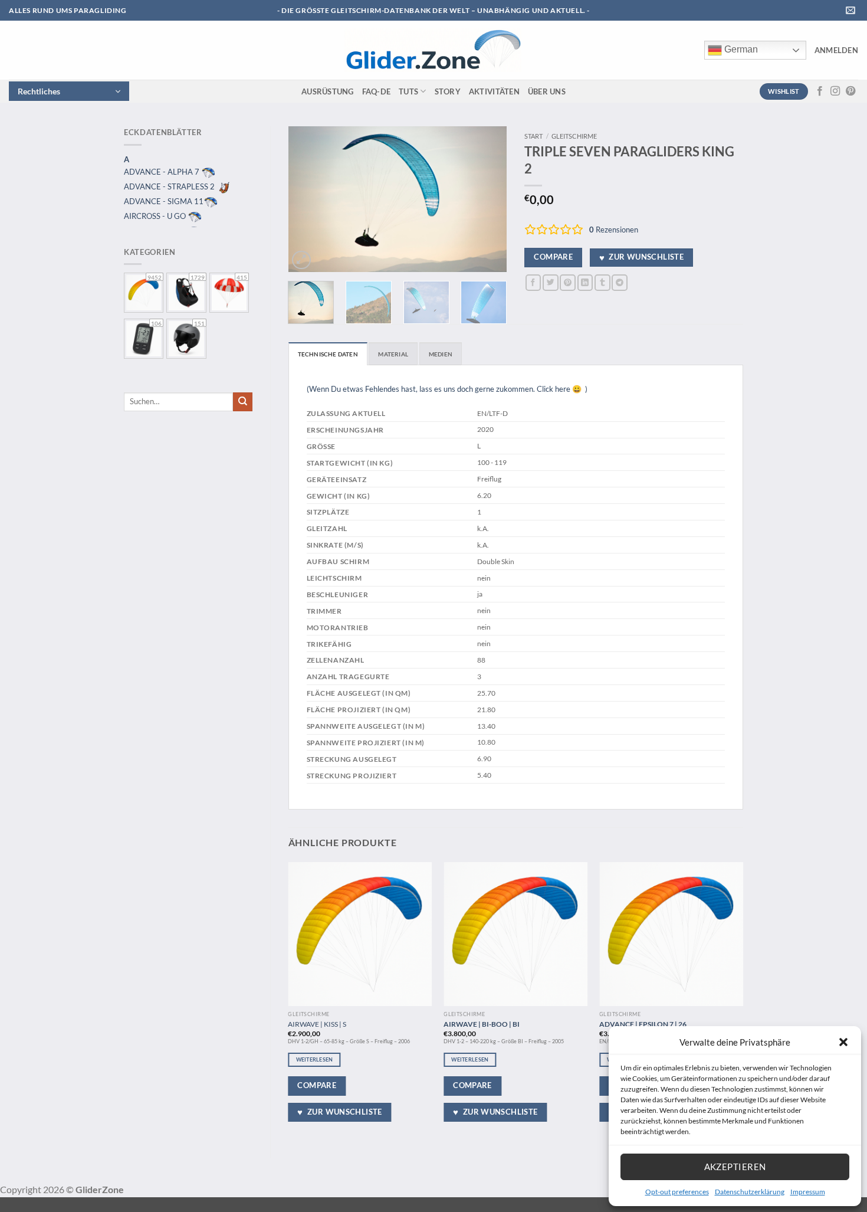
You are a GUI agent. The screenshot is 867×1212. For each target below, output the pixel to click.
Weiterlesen (314, 1059)
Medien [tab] (440, 354)
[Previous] (307, 199)
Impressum (807, 1191)
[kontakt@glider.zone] (852, 10)
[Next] (487, 199)
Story (448, 91)
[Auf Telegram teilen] (620, 282)
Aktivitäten (494, 91)
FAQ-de (376, 91)
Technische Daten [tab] (328, 354)
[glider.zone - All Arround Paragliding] (432, 50)
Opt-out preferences (677, 1191)
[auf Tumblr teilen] (602, 282)
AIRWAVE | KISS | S (317, 1024)
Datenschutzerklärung (749, 1191)
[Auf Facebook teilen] (533, 282)
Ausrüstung (327, 91)
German (740, 49)
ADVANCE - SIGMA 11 (163, 201)
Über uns (547, 91)
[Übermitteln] (242, 401)
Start (533, 136)
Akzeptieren (735, 1166)
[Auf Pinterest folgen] (850, 91)
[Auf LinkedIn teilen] (585, 282)
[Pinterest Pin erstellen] (568, 282)
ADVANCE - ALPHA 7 (162, 171)
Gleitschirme (574, 136)
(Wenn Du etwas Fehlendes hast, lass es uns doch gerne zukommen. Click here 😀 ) (447, 389)
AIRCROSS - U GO (156, 216)
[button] (843, 1042)
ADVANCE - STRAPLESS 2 (170, 186)
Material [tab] (393, 354)
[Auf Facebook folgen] (820, 91)
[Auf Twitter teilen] (551, 282)
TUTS (408, 91)
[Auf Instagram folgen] (835, 91)
